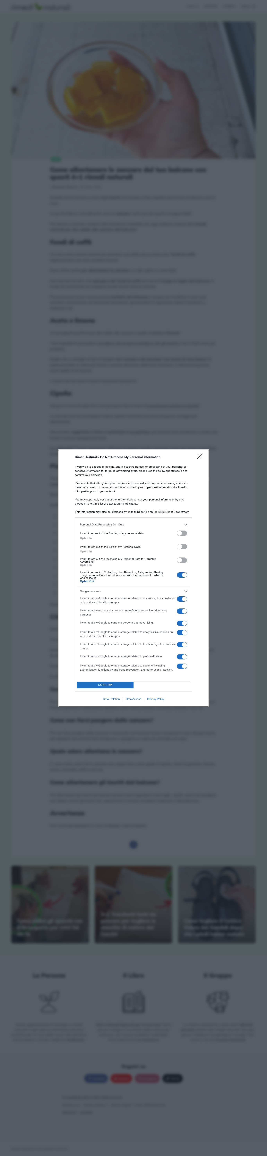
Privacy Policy (155, 698)
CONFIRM (105, 684)
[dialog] (133, 578)
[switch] (182, 533)
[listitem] (133, 525)
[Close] (201, 457)
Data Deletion (111, 698)
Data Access (133, 698)
